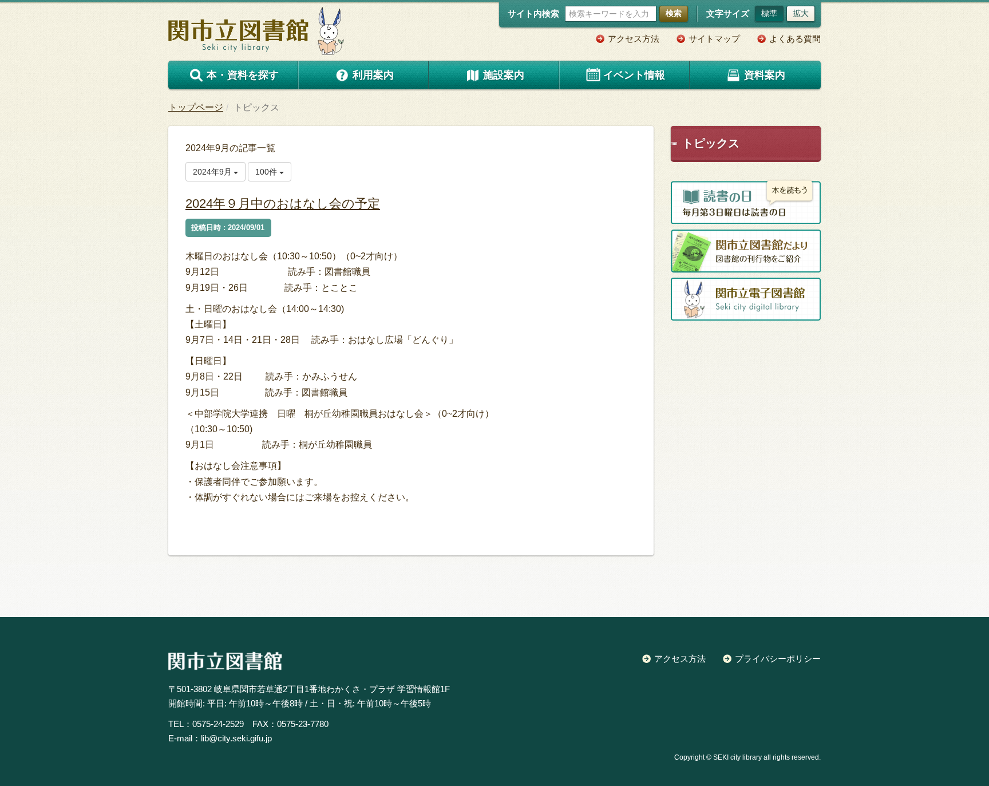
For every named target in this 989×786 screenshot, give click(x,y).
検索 (674, 13)
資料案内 (764, 75)
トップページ (195, 107)
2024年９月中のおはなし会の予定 (282, 203)
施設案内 (503, 75)
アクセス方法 (633, 39)
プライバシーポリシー (778, 658)
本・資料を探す (243, 75)
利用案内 (373, 75)
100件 (267, 171)
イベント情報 (634, 75)
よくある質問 (795, 39)
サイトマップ (714, 39)
